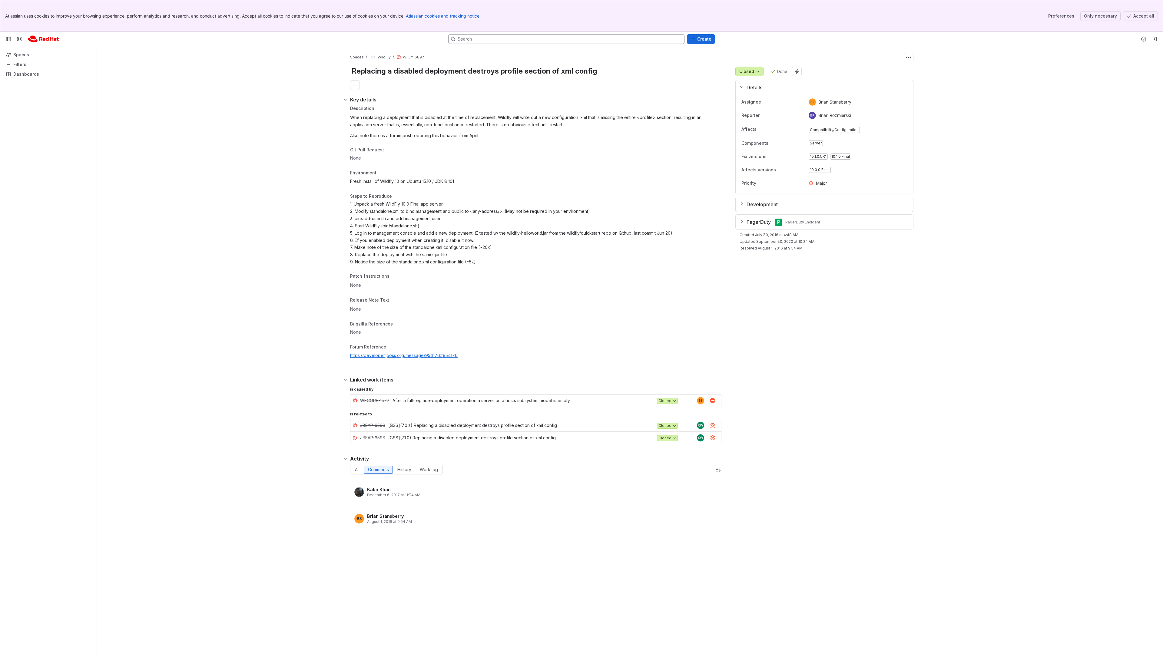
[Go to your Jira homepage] (43, 39)
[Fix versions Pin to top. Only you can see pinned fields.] (779, 156)
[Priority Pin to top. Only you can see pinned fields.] (769, 183)
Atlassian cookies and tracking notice (442, 15)
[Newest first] (718, 469)
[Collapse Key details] (345, 99)
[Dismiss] (127, 606)
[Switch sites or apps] (19, 39)
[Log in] (1154, 39)
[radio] (357, 470)
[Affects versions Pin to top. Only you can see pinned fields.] (789, 169)
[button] (822, 87)
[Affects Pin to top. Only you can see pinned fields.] (769, 129)
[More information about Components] (774, 143)
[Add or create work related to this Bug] (355, 85)
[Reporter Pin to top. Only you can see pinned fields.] (764, 115)
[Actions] (908, 57)
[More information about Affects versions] (782, 170)
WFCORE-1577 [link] (374, 400)
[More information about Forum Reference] (392, 347)
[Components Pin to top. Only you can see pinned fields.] (781, 143)
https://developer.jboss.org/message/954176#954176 (404, 355)
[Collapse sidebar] (8, 39)
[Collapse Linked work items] (345, 379)
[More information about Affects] (762, 129)
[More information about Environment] (382, 173)
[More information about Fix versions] (772, 156)
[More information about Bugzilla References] (398, 324)
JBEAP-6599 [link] (372, 425)
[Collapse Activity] (345, 458)
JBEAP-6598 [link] (372, 437)
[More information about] (393, 276)
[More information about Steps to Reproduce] (398, 196)
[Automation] (797, 71)
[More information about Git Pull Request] (390, 150)
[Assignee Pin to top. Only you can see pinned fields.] (766, 102)
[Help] (1143, 39)
